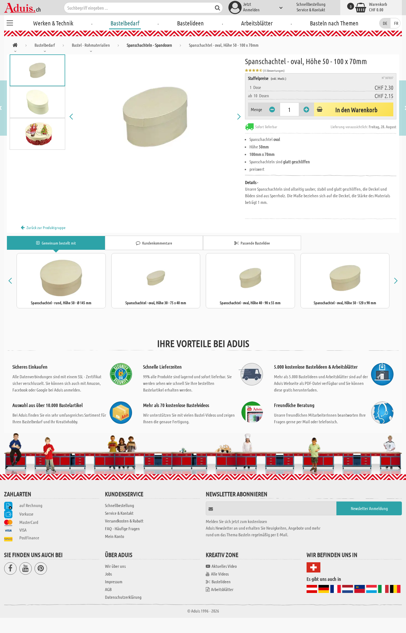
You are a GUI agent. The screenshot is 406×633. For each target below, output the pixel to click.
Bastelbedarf (124, 23)
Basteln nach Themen (334, 23)
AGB (108, 589)
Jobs (108, 573)
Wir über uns (115, 566)
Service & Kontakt (311, 9)
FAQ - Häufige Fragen (122, 528)
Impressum (113, 581)
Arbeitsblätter (257, 23)
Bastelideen (190, 23)
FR (396, 23)
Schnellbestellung (310, 4)
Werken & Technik (53, 23)
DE (385, 23)
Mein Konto (114, 536)
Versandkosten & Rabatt (124, 520)
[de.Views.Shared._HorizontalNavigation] (15, 46)
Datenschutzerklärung (123, 597)
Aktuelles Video (224, 566)
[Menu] (9, 22)
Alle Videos (220, 573)
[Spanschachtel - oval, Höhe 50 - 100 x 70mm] (155, 116)
